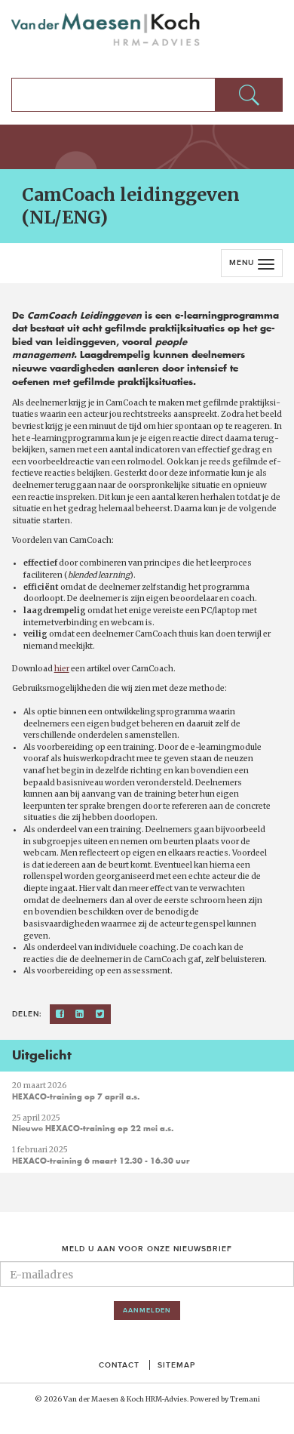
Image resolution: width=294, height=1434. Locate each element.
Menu (241, 262)
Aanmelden (147, 1310)
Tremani (245, 1399)
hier (61, 669)
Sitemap (176, 1365)
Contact (119, 1365)
